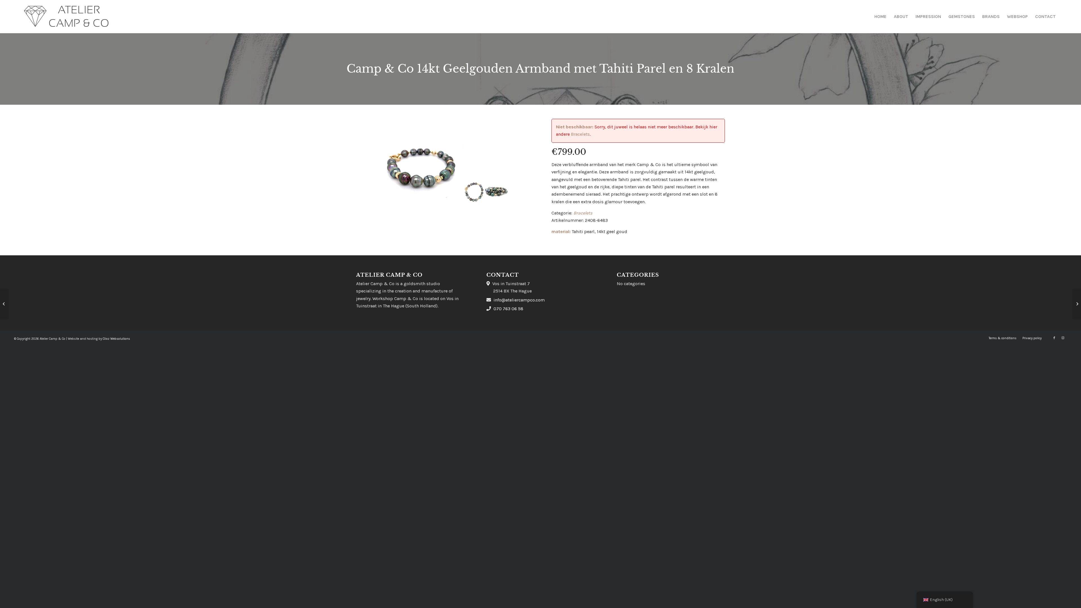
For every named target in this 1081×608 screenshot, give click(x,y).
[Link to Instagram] (1062, 338)
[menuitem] (880, 16)
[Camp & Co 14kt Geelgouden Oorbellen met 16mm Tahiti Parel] (4, 304)
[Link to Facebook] (1054, 338)
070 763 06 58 (508, 308)
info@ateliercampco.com (519, 300)
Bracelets (580, 134)
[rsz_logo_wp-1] (66, 16)
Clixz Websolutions (116, 339)
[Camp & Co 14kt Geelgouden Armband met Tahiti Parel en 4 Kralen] (1076, 304)
